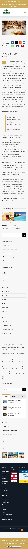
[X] (16, 42)
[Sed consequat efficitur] (21, 456)
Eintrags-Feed (7, 325)
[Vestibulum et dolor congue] (10, 456)
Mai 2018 (5, 277)
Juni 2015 (5, 281)
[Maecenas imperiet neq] (5, 401)
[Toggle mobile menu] (25, 12)
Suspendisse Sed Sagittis (10, 249)
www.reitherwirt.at (7, 519)
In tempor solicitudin (13, 413)
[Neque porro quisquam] (4, 453)
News (4, 299)
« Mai (3, 378)
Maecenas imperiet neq (14, 400)
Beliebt (6, 396)
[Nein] (26, 543)
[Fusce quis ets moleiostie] (5, 407)
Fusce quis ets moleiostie (15, 407)
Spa (4, 303)
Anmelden (6, 321)
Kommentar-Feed (8, 329)
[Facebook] (12, 42)
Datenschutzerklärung (15, 546)
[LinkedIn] (24, 42)
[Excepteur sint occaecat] (15, 453)
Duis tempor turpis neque (10, 253)
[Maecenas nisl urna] (15, 456)
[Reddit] (20, 42)
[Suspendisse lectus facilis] (21, 453)
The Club (5, 307)
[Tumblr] (17, 46)
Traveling (5, 311)
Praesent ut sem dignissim (10, 257)
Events (5, 295)
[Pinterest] (22, 46)
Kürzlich (14, 396)
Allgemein (6, 291)
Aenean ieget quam (8, 261)
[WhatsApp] (12, 46)
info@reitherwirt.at (18, 1)
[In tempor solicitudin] (5, 414)
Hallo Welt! (6, 245)
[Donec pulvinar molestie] (4, 456)
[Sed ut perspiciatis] (10, 453)
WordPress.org (7, 333)
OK (8, 546)
